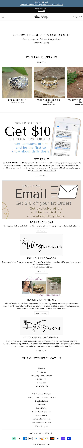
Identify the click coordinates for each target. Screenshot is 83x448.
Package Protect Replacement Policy (41, 397)
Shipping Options (41, 401)
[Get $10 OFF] (41, 136)
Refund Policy (41, 408)
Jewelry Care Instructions (41, 412)
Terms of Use (36, 170)
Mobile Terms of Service (41, 422)
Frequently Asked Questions (41, 376)
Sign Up (41, 230)
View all (41, 62)
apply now (41, 313)
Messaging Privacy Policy (41, 419)
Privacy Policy (50, 170)
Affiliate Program (41, 426)
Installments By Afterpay (41, 394)
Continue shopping (41, 42)
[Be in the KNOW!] (41, 199)
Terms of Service (41, 386)
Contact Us (41, 372)
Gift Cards (41, 405)
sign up (41, 175)
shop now (41, 351)
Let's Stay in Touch (41, 433)
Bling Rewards (41, 379)
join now (41, 271)
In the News (41, 383)
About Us (41, 368)
